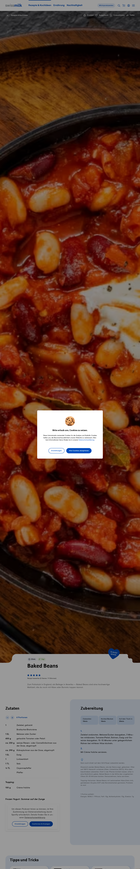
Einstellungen (56, 451)
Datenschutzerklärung (86, 440)
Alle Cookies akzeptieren (79, 451)
